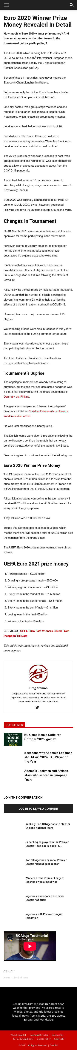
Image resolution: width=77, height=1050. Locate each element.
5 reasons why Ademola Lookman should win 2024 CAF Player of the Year (48, 757)
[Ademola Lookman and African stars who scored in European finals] (13, 778)
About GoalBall (18, 1034)
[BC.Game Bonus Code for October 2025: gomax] (13, 739)
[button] (72, 5)
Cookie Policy (44, 1038)
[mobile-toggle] (6, 5)
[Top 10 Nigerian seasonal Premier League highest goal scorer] (13, 867)
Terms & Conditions (23, 1038)
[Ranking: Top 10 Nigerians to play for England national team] (13, 831)
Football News (21, 977)
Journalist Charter (39, 1034)
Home (7, 977)
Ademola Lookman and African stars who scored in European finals (46, 775)
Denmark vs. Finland (16, 396)
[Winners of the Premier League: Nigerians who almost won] (13, 885)
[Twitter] (39, 707)
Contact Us (57, 1034)
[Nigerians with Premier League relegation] (13, 921)
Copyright (59, 1038)
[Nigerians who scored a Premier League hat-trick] (13, 903)
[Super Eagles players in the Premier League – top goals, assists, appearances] (13, 849)
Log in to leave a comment (38, 808)
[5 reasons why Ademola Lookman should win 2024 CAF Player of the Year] (13, 760)
